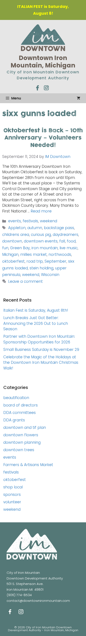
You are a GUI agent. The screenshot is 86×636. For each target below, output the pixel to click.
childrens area (15, 234)
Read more (41, 211)
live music (69, 248)
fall (62, 241)
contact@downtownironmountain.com (38, 600)
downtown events (41, 241)
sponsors (12, 494)
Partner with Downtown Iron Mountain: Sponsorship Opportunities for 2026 (39, 339)
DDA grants (14, 420)
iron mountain (45, 248)
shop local (13, 487)
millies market (33, 254)
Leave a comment (25, 281)
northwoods (60, 254)
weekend (48, 221)
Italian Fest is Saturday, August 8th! (35, 310)
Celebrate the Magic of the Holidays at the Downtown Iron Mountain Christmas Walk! (40, 362)
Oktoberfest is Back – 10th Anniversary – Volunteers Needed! (43, 138)
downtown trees (18, 449)
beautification (16, 397)
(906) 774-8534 (19, 595)
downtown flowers (20, 435)
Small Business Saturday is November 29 (41, 349)
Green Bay (20, 248)
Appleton (17, 227)
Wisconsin (50, 274)
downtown (12, 241)
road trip (34, 261)
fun (5, 248)
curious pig (41, 234)
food (71, 241)
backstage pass (59, 227)
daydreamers (65, 234)
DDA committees (19, 412)
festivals (30, 221)
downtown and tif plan (24, 427)
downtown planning (22, 442)
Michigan (10, 254)
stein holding (41, 268)
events (14, 221)
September (55, 261)
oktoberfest (13, 261)
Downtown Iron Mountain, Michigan (43, 62)
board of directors (20, 405)
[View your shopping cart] (78, 98)
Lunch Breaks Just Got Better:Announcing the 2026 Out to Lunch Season (35, 323)
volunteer (12, 502)
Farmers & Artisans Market (28, 464)
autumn (34, 227)
